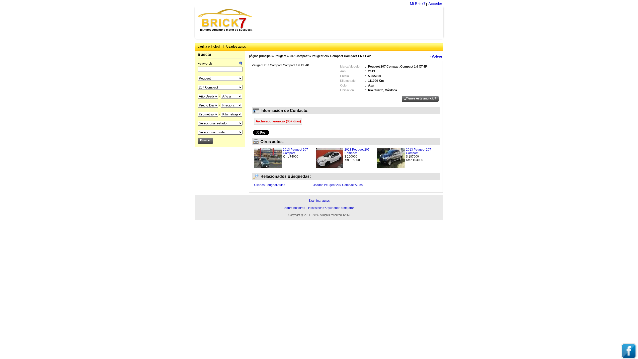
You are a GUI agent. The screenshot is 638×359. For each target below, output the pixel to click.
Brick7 (225, 18)
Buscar (204, 54)
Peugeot (280, 56)
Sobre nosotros (294, 208)
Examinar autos (319, 200)
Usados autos (236, 46)
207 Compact (299, 56)
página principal (209, 46)
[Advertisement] (350, 22)
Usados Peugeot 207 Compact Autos (338, 185)
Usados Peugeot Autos (269, 185)
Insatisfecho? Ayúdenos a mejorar (331, 208)
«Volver (436, 56)
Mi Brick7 (417, 3)
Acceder (435, 3)
